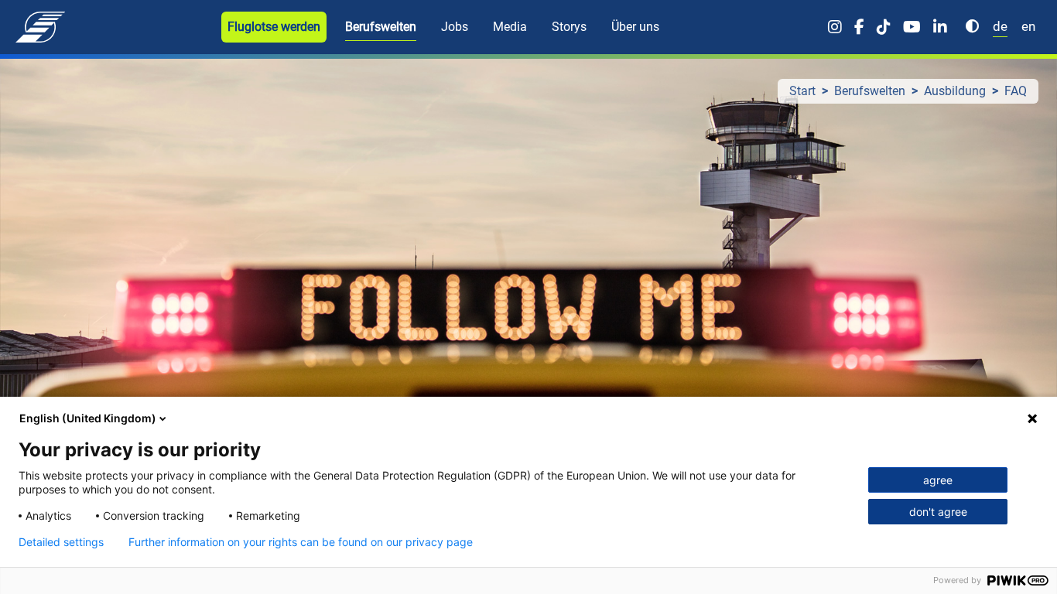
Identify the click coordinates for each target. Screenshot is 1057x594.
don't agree (938, 511)
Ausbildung (955, 91)
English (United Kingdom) (87, 418)
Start (802, 91)
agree (938, 479)
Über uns (635, 26)
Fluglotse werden (273, 26)
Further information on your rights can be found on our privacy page (300, 542)
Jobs (454, 26)
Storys (569, 26)
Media (510, 26)
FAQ (1015, 91)
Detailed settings (61, 542)
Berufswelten (380, 26)
